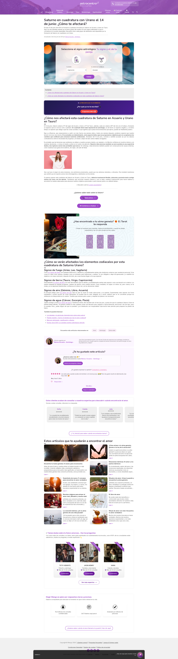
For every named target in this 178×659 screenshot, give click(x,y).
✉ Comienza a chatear (88, 206)
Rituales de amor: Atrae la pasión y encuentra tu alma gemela (121, 479)
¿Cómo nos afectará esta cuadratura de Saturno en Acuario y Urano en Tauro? (71, 92)
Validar (88, 77)
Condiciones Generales (75, 647)
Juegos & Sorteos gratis (110, 642)
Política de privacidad (103, 647)
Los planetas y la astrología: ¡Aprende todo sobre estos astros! (66, 315)
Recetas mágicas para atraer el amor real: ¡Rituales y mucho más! (75, 495)
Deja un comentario (89, 390)
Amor (94, 330)
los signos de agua (65, 302)
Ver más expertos (87, 582)
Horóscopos (49, 12)
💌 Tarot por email (118, 11)
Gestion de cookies (90, 647)
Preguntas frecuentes (95, 642)
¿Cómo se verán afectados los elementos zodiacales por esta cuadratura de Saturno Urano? (75, 96)
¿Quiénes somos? (82, 642)
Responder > (58, 381)
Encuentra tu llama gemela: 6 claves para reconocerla (63, 464)
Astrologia (102, 330)
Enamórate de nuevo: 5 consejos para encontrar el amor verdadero (75, 479)
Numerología (86, 12)
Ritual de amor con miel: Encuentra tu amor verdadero (121, 512)
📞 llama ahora (88, 198)
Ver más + (89, 386)
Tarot (77, 12)
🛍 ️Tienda (127, 11)
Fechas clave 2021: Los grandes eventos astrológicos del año (66, 322)
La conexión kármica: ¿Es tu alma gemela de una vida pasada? (74, 512)
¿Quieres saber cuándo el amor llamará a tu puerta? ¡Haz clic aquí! (89, 628)
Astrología (70, 12)
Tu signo (68, 67)
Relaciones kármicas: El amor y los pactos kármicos (121, 463)
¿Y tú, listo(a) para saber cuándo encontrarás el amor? (89, 433)
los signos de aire (66, 292)
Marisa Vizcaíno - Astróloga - (73, 36)
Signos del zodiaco (59, 11)
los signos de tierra (59, 282)
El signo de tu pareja (97, 67)
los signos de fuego (54, 272)
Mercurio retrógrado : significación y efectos (60, 320)
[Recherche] (137, 12)
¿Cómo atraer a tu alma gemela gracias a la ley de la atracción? (120, 446)
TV (133, 12)
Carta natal (112, 330)
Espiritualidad (97, 12)
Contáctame (65, 573)
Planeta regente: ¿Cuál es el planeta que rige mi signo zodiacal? (66, 318)
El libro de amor (114, 494)
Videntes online (108, 11)
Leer (45, 474)
